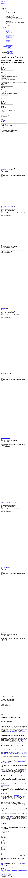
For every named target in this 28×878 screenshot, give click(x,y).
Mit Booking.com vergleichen (8, 79)
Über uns (2, 863)
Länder (2, 869)
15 (11, 874)
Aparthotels (8, 41)
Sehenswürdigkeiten (22, 870)
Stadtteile (16, 870)
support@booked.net (13, 867)
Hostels (7, 43)
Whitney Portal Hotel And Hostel (8, 502)
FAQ (12, 863)
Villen (7, 31)
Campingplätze (9, 32)
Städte (4, 870)
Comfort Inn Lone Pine (11, 817)
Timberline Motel (4, 567)
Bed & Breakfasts (10, 35)
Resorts (7, 33)
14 (10, 874)
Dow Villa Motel (4, 169)
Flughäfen (8, 870)
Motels (7, 30)
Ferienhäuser (8, 37)
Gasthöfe (8, 40)
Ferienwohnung (9, 45)
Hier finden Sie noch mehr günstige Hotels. (15, 743)
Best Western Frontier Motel (7, 206)
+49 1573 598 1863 (5, 867)
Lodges (7, 42)
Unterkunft (8, 50)
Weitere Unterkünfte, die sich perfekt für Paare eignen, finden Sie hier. (14, 753)
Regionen (12, 870)
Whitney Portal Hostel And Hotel (20, 796)
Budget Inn (7, 730)
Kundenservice (7, 863)
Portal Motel (3, 308)
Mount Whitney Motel (5, 438)
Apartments (8, 36)
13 (9, 874)
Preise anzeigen (4, 95)
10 (6, 874)
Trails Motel (3, 632)
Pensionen (8, 38)
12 (8, 874)
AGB (14, 863)
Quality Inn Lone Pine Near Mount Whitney (10, 244)
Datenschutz (18, 863)
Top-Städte (3, 870)
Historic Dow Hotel (5, 373)
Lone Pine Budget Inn (5, 696)
